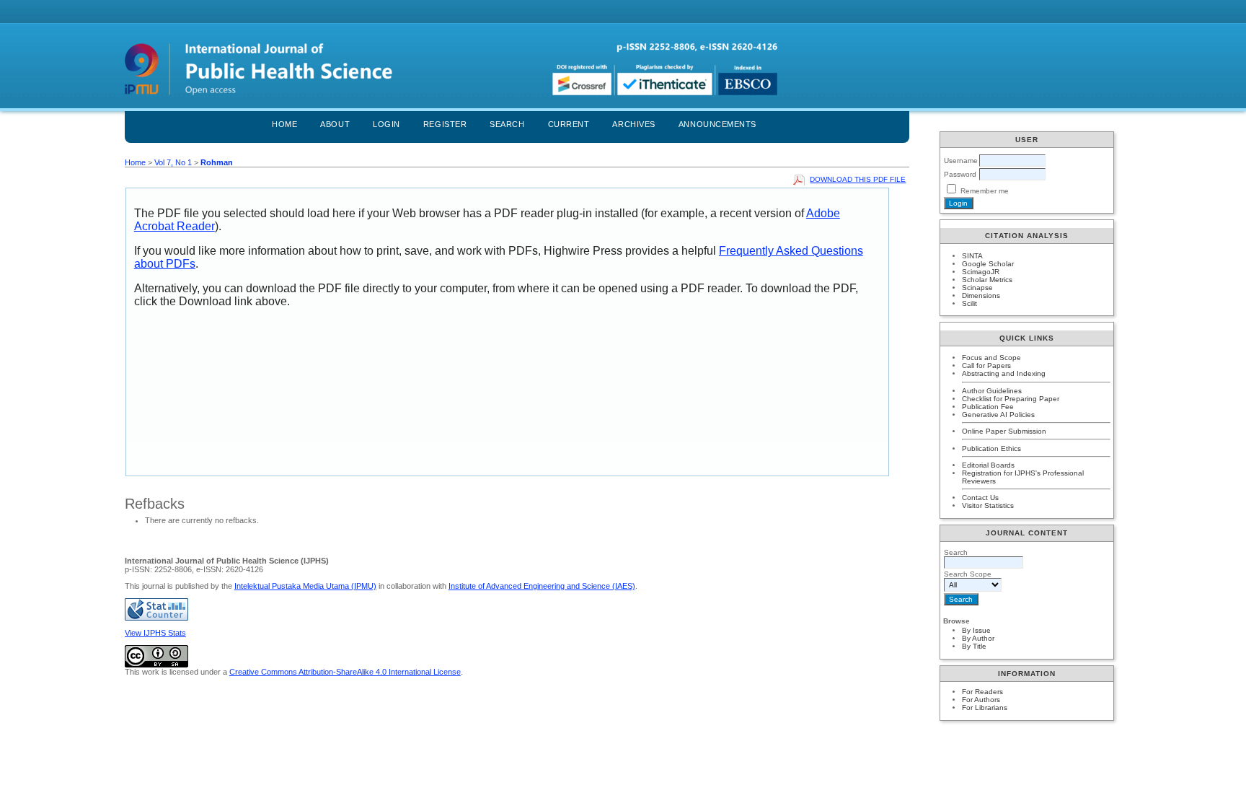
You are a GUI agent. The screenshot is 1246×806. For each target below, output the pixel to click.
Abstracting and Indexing (1004, 373)
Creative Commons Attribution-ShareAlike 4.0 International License (345, 671)
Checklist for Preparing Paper (1010, 399)
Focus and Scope (991, 358)
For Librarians (984, 707)
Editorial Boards (988, 465)
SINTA (972, 256)
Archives (633, 124)
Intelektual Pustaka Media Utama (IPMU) (305, 586)
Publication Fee (988, 407)
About (335, 124)
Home (284, 124)
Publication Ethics (991, 448)
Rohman (216, 162)
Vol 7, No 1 (173, 162)
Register (445, 124)
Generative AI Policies (998, 415)
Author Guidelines (992, 391)
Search (507, 124)
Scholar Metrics (987, 280)
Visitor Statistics (988, 505)
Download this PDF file (858, 179)
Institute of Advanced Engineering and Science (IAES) (542, 586)
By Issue (976, 630)
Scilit (969, 303)
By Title (974, 646)
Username (961, 161)
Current (569, 124)
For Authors (981, 700)
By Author (978, 638)
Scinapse (977, 288)
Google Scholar (988, 264)
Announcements (717, 124)
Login (386, 124)
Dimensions (981, 295)
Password (960, 174)
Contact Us (980, 497)
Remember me (984, 191)
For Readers (982, 692)
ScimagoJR (980, 272)
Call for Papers (986, 365)
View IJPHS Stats (155, 632)
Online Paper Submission (1004, 431)
